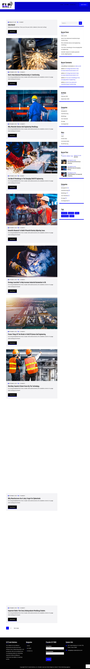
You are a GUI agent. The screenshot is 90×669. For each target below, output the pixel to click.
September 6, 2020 (13, 227)
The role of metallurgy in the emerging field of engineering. (25, 178)
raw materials (64, 118)
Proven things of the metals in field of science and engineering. (27, 334)
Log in (62, 136)
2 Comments (22, 72)
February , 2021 (77, 155)
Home (61, 4)
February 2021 (64, 96)
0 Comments (22, 124)
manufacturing (64, 113)
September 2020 (65, 99)
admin (62, 68)
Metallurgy (63, 116)
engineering (71, 213)
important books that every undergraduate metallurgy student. (26, 610)
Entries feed (64, 138)
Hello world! (11, 25)
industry (77, 213)
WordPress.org (64, 143)
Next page (16, 628)
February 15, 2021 (12, 22)
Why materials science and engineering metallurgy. (23, 126)
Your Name (49, 646)
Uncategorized (64, 124)
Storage (63, 121)
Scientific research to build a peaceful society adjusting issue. (26, 230)
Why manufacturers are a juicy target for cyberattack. (24, 498)
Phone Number (50, 651)
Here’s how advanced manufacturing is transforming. (24, 75)
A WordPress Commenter (67, 66)
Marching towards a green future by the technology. (24, 386)
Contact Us (72, 4)
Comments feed (65, 141)
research (72, 216)
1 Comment (21, 22)
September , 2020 (72, 160)
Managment (64, 111)
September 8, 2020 (13, 72)
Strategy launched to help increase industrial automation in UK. (27, 282)
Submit (48, 659)
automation (64, 213)
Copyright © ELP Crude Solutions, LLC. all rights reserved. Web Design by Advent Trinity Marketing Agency (45, 667)
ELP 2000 (66, 4)
